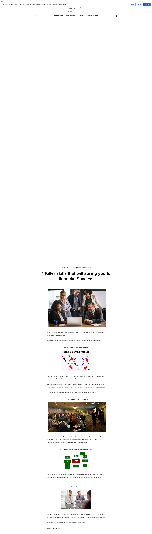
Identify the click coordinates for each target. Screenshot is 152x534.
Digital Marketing (70, 15)
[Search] (116, 16)
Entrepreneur (58, 15)
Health (95, 15)
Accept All (147, 4)
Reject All (139, 4)
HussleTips (76, 263)
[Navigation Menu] (35, 16)
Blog (65, 267)
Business (68, 267)
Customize (132, 4)
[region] (76, 3)
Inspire (89, 15)
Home (62, 267)
